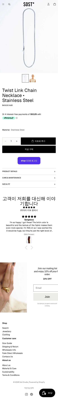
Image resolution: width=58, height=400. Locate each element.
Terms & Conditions (10, 375)
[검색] (9, 4)
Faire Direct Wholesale (12, 353)
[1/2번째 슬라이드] (25, 78)
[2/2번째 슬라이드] (33, 78)
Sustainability (8, 372)
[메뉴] (3, 4)
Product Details (9, 171)
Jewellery (6, 331)
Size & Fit (6, 184)
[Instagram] (26, 394)
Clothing (6, 334)
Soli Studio (24, 382)
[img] (29, 207)
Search (5, 328)
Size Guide (7, 343)
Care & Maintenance (11, 178)
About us (6, 365)
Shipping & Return (10, 346)
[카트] (55, 4)
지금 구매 (29, 149)
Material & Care (9, 368)
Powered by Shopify (37, 382)
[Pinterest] (31, 394)
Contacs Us (7, 356)
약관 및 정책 (29, 388)
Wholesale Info (9, 350)
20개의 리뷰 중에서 (29, 210)
